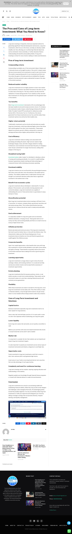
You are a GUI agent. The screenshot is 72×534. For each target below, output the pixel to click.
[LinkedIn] (3, 54)
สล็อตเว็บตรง (53, 510)
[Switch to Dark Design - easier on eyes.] (69, 17)
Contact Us (20, 525)
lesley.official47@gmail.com (60, 495)
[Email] (3, 62)
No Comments (22, 35)
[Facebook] (3, 47)
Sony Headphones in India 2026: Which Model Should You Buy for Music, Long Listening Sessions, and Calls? (8, 449)
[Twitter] (3, 51)
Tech (39, 17)
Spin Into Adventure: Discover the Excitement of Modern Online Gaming (24, 455)
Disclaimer (45, 525)
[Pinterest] (3, 58)
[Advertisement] (60, 33)
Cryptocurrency (27, 17)
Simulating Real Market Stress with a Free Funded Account (64, 65)
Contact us (65, 11)
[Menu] (3, 17)
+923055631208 (57, 498)
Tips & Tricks (54, 17)
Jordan (8, 35)
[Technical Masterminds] (36, 11)
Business (18, 17)
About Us (12, 525)
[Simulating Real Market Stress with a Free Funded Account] (54, 64)
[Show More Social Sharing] (34, 39)
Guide (47, 17)
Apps (43, 17)
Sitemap (38, 525)
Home (8, 17)
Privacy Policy (29, 525)
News (12, 17)
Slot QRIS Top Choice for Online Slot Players (39, 446)
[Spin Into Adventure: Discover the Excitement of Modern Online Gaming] (24, 447)
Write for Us (63, 17)
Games (34, 17)
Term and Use (54, 525)
